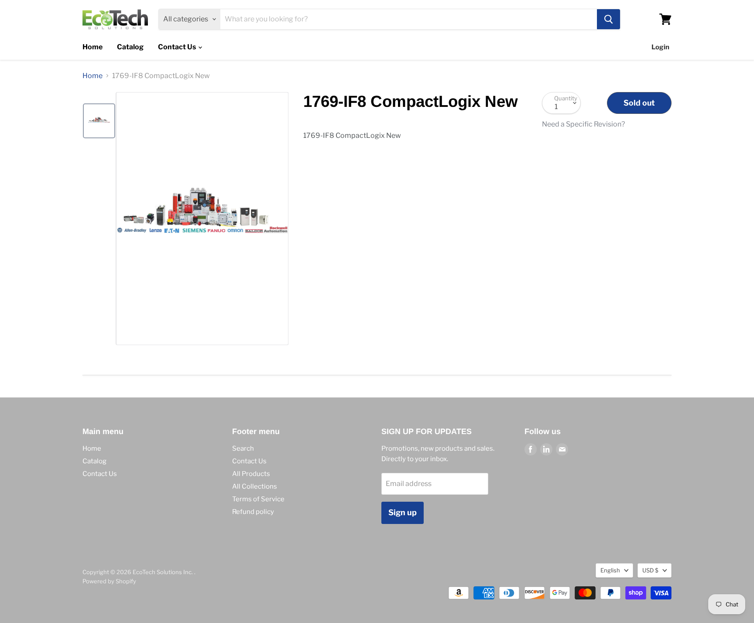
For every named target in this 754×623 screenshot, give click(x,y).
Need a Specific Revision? (583, 124)
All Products (251, 474)
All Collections (254, 486)
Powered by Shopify (109, 581)
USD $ (650, 570)
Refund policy (253, 512)
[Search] (608, 19)
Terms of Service (258, 499)
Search (243, 448)
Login (660, 47)
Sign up (402, 512)
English (610, 570)
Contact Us (177, 47)
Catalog (130, 47)
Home (92, 47)
